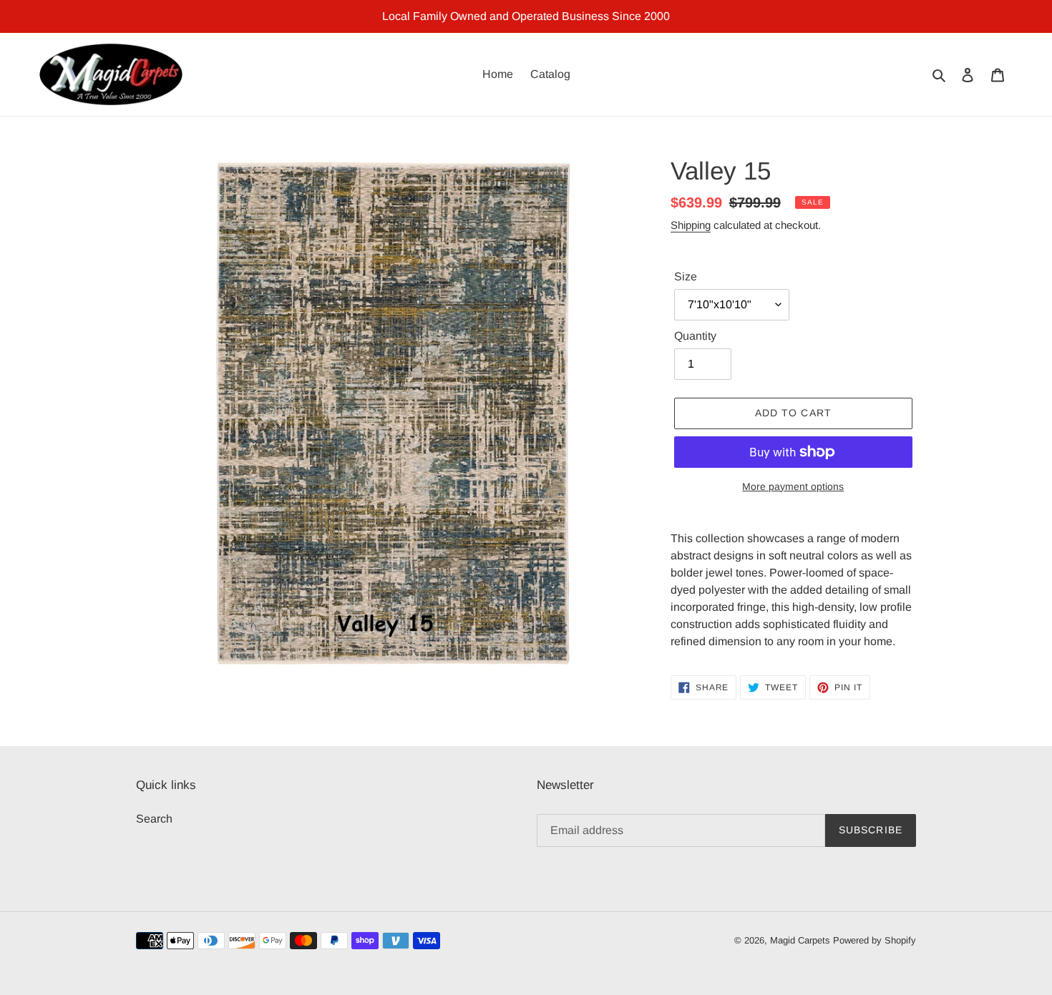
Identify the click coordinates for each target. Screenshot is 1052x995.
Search (154, 819)
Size (685, 276)
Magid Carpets (800, 940)
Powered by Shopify (874, 940)
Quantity (695, 336)
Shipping (691, 225)
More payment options (793, 486)
